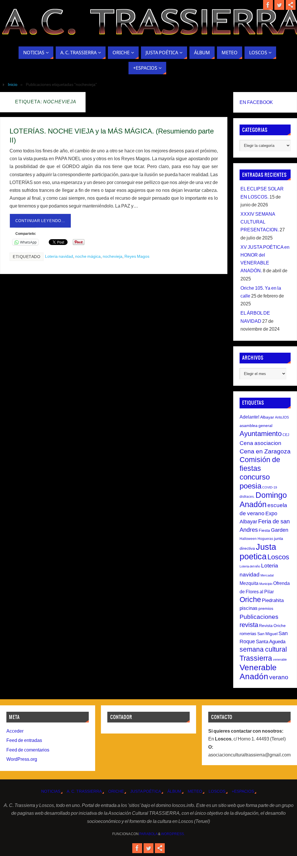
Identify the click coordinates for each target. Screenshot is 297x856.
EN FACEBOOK (256, 102)
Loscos (278, 557)
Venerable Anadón (258, 672)
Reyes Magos (136, 256)
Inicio (12, 84)
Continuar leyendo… (40, 221)
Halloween (248, 539)
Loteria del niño (250, 566)
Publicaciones (259, 616)
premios (265, 608)
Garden (279, 530)
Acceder (14, 731)
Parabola (148, 834)
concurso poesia (255, 481)
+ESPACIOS (243, 791)
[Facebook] (268, 5)
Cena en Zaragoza (265, 451)
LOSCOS (217, 791)
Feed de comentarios (27, 749)
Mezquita (249, 583)
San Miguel (267, 633)
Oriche (250, 599)
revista (249, 624)
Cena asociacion (260, 443)
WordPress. (173, 834)
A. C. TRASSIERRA (84, 791)
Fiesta (264, 530)
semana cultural (263, 649)
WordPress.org (21, 759)
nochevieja (112, 256)
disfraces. (247, 497)
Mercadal (267, 575)
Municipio (265, 583)
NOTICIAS (50, 791)
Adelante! (249, 416)
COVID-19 (269, 487)
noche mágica (88, 256)
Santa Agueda (270, 641)
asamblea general (256, 425)
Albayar (267, 417)
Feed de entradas (24, 740)
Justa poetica (258, 551)
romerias (248, 633)
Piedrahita (273, 600)
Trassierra (256, 658)
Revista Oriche (272, 625)
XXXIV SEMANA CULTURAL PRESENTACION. (259, 222)
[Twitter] (279, 5)
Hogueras (265, 539)
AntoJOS (282, 417)
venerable (280, 659)
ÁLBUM (174, 791)
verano (278, 677)
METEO (195, 791)
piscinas (249, 608)
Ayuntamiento (261, 433)
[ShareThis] (291, 5)
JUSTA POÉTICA (145, 791)
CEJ (285, 435)
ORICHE (116, 791)
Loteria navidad (59, 256)
